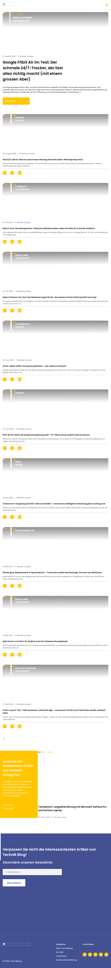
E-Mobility (21, 186)
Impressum (61, 956)
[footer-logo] (16, 947)
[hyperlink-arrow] (104, 173)
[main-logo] (9, 5)
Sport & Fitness (22, 17)
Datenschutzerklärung (66, 960)
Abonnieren (14, 883)
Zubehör (19, 327)
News (18, 461)
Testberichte (21, 20)
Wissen (19, 464)
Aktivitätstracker (25, 668)
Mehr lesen (10, 101)
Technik (19, 393)
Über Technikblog (64, 948)
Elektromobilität (25, 530)
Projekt (19, 120)
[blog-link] (55, 131)
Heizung (19, 117)
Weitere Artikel (8, 805)
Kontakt (59, 952)
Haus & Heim (21, 255)
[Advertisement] (23, 907)
